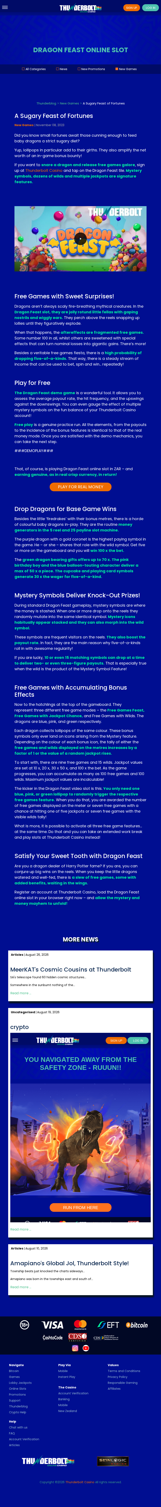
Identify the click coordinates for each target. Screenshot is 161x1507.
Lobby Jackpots (20, 1383)
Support (15, 1400)
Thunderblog (18, 1406)
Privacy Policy (117, 1377)
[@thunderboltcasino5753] (85, 1348)
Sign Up (131, 8)
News (63, 69)
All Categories (36, 69)
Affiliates (114, 1389)
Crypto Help (17, 1412)
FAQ (12, 1433)
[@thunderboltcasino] (75, 1348)
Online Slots (17, 1389)
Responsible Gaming (123, 1383)
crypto (19, 1027)
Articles (14, 1445)
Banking (64, 1399)
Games (14, 1377)
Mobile (63, 1371)
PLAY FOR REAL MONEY (80, 487)
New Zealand (67, 1411)
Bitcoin (14, 1371)
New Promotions (93, 69)
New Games (128, 69)
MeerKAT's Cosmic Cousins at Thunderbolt (70, 969)
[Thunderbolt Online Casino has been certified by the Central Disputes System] (78, 1337)
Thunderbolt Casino (43, 170)
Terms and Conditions (124, 1371)
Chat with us (18, 1427)
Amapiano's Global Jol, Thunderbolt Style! (69, 1263)
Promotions (17, 1394)
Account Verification (73, 1393)
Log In (150, 8)
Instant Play (66, 1377)
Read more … (20, 993)
